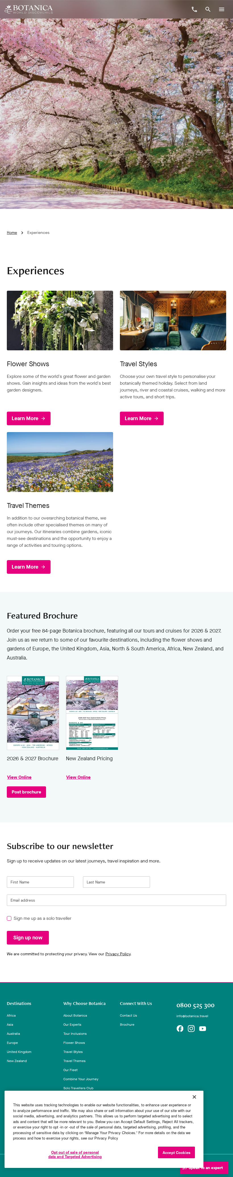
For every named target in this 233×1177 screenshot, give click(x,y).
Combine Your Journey (80, 1079)
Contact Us (128, 1015)
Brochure (127, 1024)
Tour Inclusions (75, 1033)
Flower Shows (74, 1042)
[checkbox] (9, 918)
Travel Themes (74, 1061)
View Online (33, 712)
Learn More (25, 418)
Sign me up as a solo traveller (42, 919)
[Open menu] (221, 9)
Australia (13, 1033)
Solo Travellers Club (78, 1088)
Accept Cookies (176, 1152)
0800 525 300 (195, 1005)
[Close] (194, 1097)
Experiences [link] (38, 232)
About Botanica (75, 1015)
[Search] (208, 9)
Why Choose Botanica (84, 1003)
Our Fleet (70, 1070)
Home (12, 232)
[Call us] (194, 9)
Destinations (19, 1003)
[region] (104, 1129)
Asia (10, 1024)
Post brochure (26, 792)
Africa (11, 1015)
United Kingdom (19, 1052)
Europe (12, 1042)
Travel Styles (73, 1052)
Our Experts (72, 1024)
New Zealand (17, 1061)
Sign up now (27, 938)
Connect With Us (136, 1003)
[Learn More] (60, 320)
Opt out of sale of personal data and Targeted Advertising (75, 1154)
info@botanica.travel (192, 1016)
